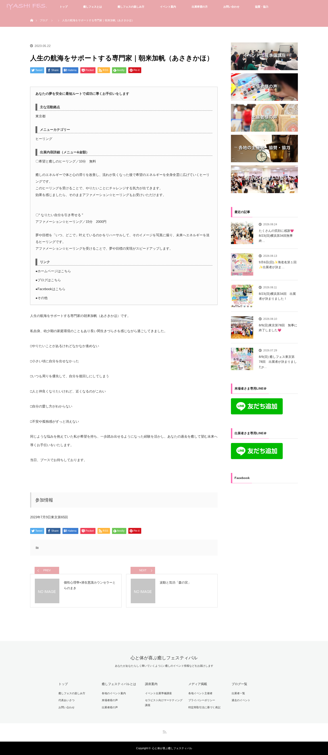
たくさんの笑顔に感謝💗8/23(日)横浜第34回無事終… (276, 236)
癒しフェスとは (92, 6)
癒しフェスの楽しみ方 (131, 6)
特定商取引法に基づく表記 (204, 707)
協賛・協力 (261, 6)
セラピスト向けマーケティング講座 (164, 703)
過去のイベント (241, 700)
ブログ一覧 (239, 684)
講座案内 (151, 684)
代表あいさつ (66, 700)
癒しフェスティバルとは (119, 684)
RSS (164, 731)
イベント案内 (168, 6)
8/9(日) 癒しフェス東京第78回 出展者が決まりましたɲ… (278, 362)
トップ (64, 6)
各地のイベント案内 (114, 693)
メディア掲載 (197, 684)
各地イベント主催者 (200, 693)
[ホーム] (31, 15)
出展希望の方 (200, 6)
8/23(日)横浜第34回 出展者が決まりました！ (277, 296)
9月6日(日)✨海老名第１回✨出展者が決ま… (278, 264)
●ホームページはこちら (53, 271)
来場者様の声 (110, 700)
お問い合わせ (231, 6)
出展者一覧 (238, 693)
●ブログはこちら (48, 280)
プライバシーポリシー (201, 700)
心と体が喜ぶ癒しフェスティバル (164, 657)
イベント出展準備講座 (158, 693)
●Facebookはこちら (50, 289)
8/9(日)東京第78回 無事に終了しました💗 (278, 327)
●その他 (41, 298)
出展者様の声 (110, 707)
